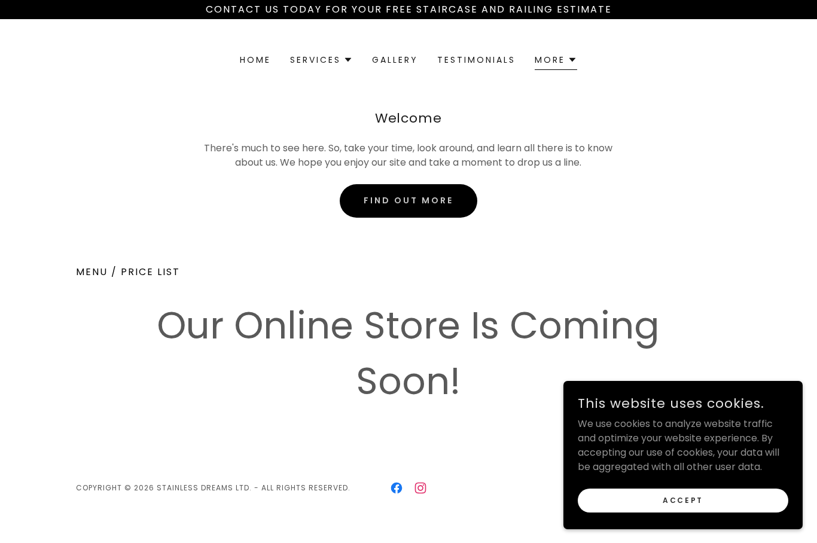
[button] (321, 60)
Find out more (408, 200)
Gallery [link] (395, 60)
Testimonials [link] (476, 60)
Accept (683, 500)
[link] (396, 488)
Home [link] (255, 60)
